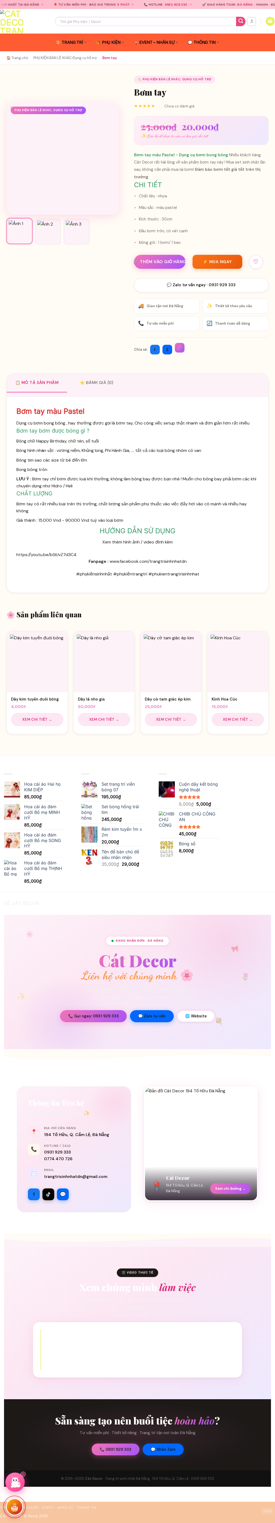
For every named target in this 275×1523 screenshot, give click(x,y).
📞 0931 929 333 (115, 1449)
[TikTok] (48, 1194)
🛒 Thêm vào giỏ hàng (160, 261)
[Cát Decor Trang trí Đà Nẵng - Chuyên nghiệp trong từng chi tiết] (23, 21)
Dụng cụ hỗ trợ (85, 58)
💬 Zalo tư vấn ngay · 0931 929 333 (201, 285)
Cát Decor (94, 1478)
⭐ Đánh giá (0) (96, 382)
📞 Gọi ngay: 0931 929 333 (93, 1016)
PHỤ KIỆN (111, 42)
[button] (251, 21)
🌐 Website (196, 1016)
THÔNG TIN (205, 42)
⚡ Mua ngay (217, 261)
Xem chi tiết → (37, 719)
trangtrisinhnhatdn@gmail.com (75, 1176)
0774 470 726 (58, 1159)
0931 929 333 (131, 4)
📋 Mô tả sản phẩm (37, 382)
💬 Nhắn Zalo (163, 1449)
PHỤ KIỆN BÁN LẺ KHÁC (52, 58)
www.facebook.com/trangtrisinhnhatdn (148, 561)
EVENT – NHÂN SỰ (157, 42)
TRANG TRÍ (72, 42)
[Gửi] (240, 21)
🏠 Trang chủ (17, 58)
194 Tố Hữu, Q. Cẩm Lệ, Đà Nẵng (76, 1134)
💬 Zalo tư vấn (152, 1016)
